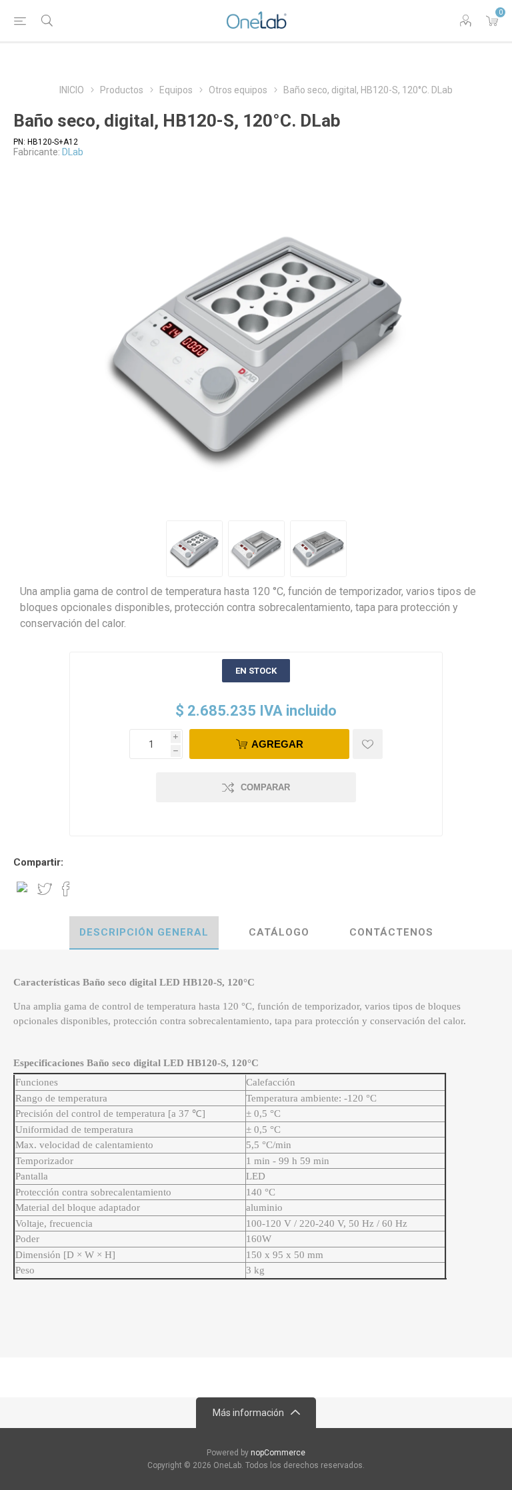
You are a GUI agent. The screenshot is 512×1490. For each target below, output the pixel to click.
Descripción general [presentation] (144, 932)
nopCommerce (278, 1452)
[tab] (144, 933)
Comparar (265, 787)
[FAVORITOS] (368, 744)
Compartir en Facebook (66, 889)
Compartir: (38, 862)
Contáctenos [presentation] (391, 932)
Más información (248, 1412)
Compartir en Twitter (44, 889)
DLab (72, 152)
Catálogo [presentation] (279, 932)
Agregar (277, 744)
